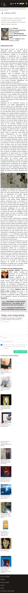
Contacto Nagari (4, 582)
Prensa (2, 588)
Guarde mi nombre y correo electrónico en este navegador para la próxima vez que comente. (15, 346)
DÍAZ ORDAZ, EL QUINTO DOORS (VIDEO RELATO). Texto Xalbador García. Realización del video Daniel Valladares (13, 303)
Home (1, 7)
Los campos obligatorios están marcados (10, 319)
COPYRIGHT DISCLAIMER (7, 591)
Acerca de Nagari (5, 576)
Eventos (2, 585)
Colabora (2, 579)
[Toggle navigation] (26, 3)
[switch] (2, 345)
